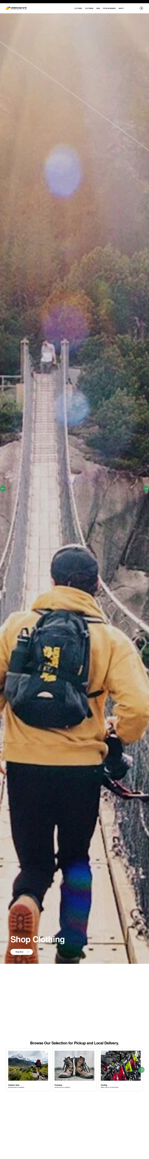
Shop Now (19, 952)
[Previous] (3, 489)
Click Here (103, 1091)
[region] (74, 1069)
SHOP (10, 1091)
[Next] (146, 489)
